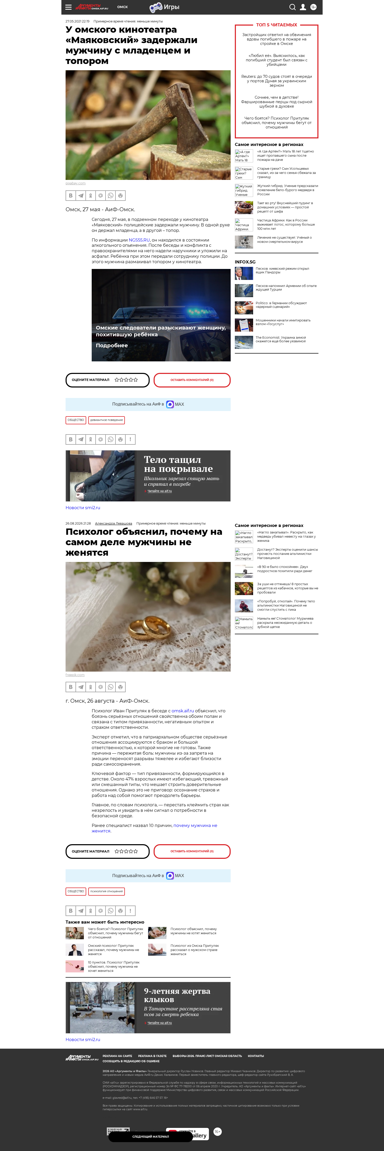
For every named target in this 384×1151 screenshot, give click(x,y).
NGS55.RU (139, 240)
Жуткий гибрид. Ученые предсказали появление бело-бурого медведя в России (287, 190)
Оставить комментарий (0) (192, 380)
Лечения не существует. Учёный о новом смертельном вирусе (284, 240)
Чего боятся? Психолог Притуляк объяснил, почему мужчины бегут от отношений (277, 123)
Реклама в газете (152, 1056)
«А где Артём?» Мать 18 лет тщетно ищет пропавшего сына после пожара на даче (285, 155)
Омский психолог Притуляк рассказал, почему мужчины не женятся (113, 950)
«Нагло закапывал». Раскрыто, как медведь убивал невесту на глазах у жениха (286, 536)
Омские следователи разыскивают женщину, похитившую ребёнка (161, 331)
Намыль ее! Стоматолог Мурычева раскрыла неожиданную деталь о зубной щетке (285, 622)
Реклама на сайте (117, 1056)
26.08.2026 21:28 (78, 523)
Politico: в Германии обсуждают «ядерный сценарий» (281, 305)
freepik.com (75, 675)
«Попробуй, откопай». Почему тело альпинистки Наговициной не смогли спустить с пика (286, 605)
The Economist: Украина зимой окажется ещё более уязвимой (281, 339)
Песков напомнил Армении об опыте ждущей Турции (286, 287)
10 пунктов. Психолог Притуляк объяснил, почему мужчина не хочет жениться (113, 966)
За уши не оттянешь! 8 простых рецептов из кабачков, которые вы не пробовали (287, 588)
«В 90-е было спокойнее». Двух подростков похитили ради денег (284, 569)
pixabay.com (76, 183)
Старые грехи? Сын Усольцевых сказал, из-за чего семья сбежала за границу (286, 173)
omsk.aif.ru (183, 710)
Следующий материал (150, 1136)
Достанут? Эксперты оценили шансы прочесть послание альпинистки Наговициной (287, 554)
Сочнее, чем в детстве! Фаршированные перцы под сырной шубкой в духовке (276, 102)
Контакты (256, 1056)
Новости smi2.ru (83, 507)
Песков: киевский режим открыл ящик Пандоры (282, 270)
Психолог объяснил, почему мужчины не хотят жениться (194, 931)
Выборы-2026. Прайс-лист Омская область (207, 1056)
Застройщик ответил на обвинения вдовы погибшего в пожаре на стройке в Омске (276, 39)
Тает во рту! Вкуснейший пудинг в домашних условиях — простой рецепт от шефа (285, 207)
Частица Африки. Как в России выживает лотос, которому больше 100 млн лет (286, 224)
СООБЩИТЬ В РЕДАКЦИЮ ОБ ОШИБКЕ (131, 1061)
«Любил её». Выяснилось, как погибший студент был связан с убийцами (276, 60)
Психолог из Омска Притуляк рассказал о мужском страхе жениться (195, 950)
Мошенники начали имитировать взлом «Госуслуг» (283, 322)
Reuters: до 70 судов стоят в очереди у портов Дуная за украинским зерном (276, 81)
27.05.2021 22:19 (77, 21)
